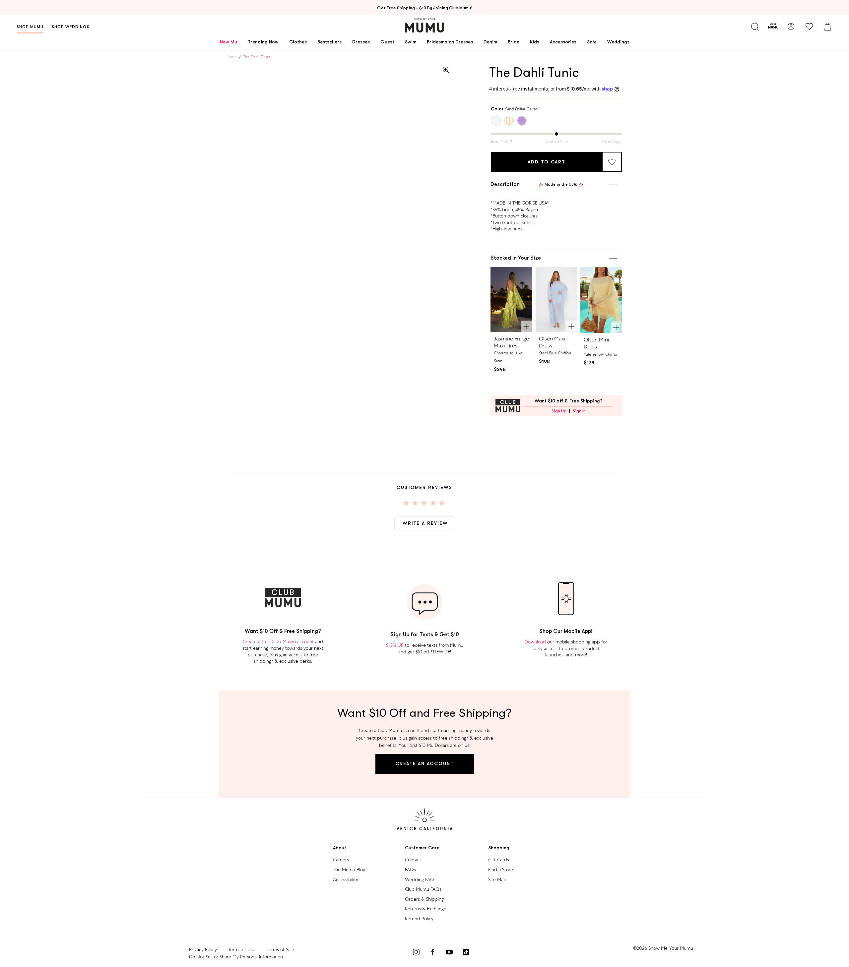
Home (231, 57)
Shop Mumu (30, 27)
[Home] (424, 25)
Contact (413, 860)
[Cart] (827, 26)
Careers (341, 860)
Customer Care (422, 847)
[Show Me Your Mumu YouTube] (449, 953)
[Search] (755, 26)
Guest (387, 41)
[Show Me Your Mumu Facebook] (432, 953)
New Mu (228, 41)
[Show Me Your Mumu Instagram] (416, 953)
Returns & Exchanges (426, 909)
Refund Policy (419, 919)
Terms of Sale (280, 949)
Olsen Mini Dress (596, 343)
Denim (490, 41)
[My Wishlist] (809, 26)
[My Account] (791, 26)
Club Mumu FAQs (423, 889)
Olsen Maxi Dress (552, 342)
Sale (592, 41)
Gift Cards (498, 860)
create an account (424, 763)
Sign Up (559, 411)
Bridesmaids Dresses (450, 41)
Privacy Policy (203, 949)
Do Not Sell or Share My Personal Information (236, 957)
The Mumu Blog (349, 870)
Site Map (497, 879)
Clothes (298, 41)
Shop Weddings (71, 27)
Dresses (361, 41)
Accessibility (345, 879)
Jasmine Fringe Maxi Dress (511, 342)
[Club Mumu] (773, 26)
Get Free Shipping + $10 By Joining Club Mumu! (424, 7)
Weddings (618, 41)
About (339, 847)
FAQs (410, 870)
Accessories (563, 41)
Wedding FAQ (419, 879)
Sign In (579, 411)
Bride (513, 41)
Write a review (425, 523)
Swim (410, 41)
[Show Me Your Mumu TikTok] (466, 953)
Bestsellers (329, 41)
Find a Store (500, 870)
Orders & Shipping (424, 899)
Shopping (498, 847)
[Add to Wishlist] (612, 162)
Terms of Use (241, 949)
